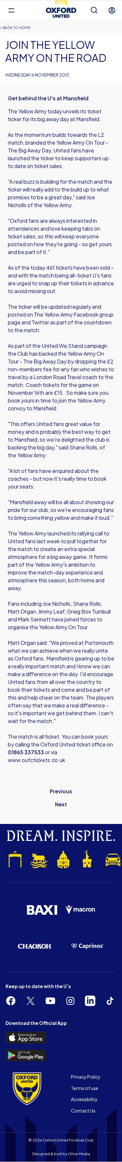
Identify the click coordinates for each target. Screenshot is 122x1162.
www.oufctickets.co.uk (37, 760)
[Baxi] (42, 910)
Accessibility (84, 1099)
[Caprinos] (87, 946)
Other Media (79, 1154)
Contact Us (83, 1110)
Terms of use (84, 1088)
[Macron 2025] (80, 910)
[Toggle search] (94, 10)
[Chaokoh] (34, 946)
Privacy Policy (86, 1077)
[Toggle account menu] (112, 10)
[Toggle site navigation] (11, 10)
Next (61, 804)
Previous (61, 791)
